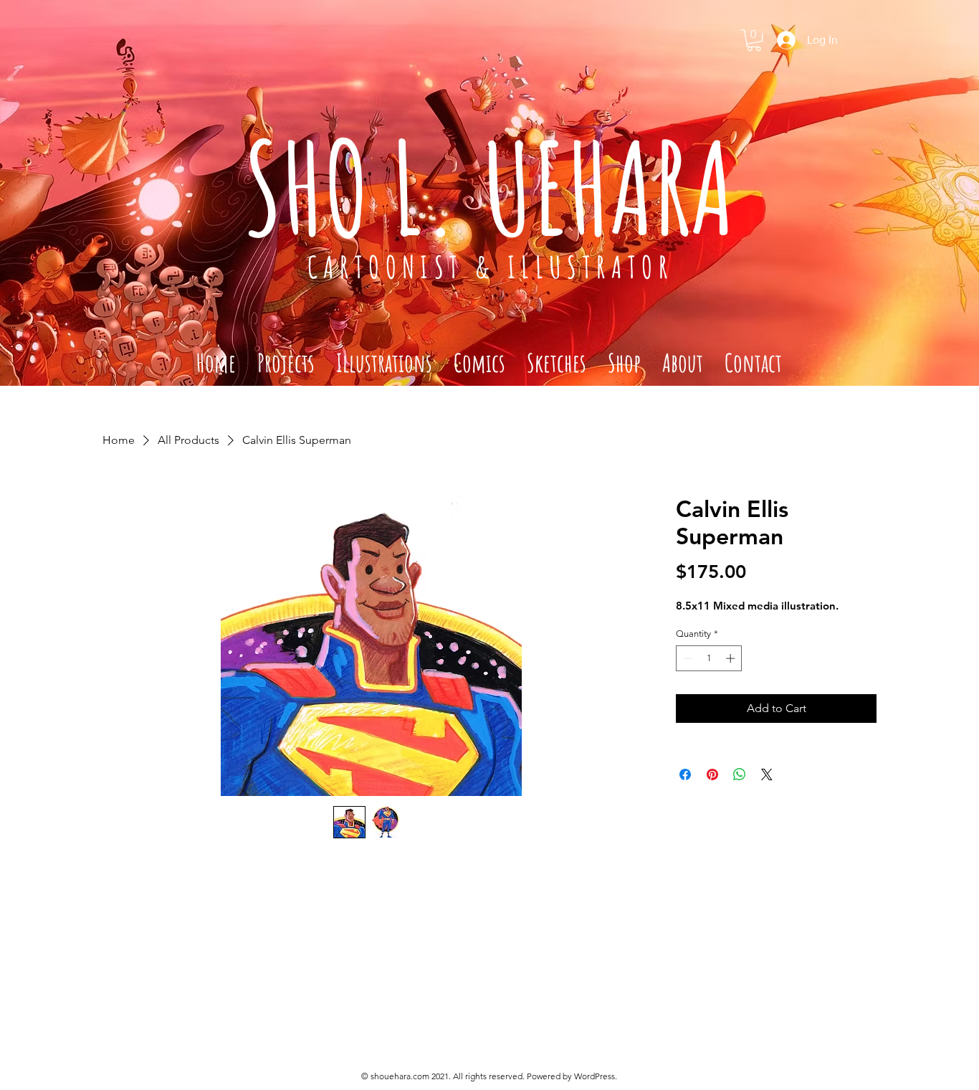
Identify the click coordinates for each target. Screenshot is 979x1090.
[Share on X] (766, 774)
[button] (754, 40)
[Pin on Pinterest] (712, 774)
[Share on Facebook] (685, 774)
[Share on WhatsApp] (739, 774)
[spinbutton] (709, 658)
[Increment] (731, 658)
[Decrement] (686, 658)
